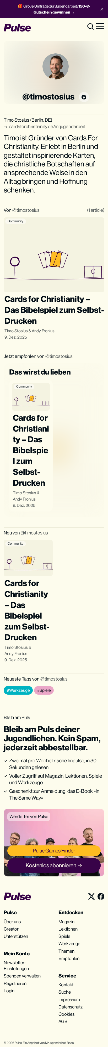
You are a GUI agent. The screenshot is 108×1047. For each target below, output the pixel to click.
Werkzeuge (69, 943)
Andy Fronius (43, 330)
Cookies (66, 1014)
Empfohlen (68, 958)
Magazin (66, 921)
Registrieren (15, 983)
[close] (102, 9)
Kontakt (65, 984)
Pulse (18, 1043)
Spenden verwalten (22, 976)
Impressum (69, 999)
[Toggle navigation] (100, 25)
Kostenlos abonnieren (51, 865)
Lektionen (68, 929)
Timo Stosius (16, 330)
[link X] (91, 896)
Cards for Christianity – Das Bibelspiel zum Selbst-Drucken (54, 309)
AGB (62, 1021)
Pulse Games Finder (54, 850)
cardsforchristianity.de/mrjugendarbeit (47, 126)
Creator (11, 929)
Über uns (12, 921)
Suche (64, 992)
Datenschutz (70, 1006)
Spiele (64, 936)
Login (9, 990)
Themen (66, 951)
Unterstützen (16, 936)
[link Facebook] (84, 97)
